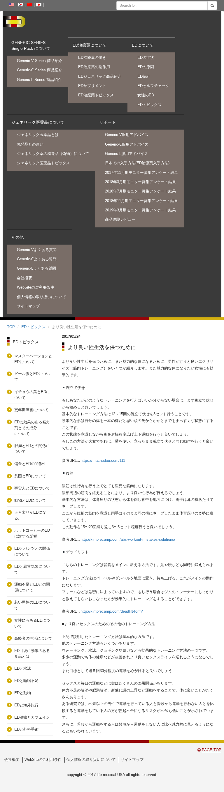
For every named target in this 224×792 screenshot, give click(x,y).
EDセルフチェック (153, 86)
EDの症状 (145, 57)
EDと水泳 (24, 668)
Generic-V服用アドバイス (126, 134)
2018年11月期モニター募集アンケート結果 (141, 201)
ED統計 (143, 76)
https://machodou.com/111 (102, 460)
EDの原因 (145, 67)
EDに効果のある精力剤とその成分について (32, 428)
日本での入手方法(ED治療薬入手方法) (137, 163)
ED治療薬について (90, 45)
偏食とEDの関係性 (30, 464)
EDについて (143, 45)
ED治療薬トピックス (96, 95)
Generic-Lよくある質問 (36, 268)
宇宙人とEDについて (32, 488)
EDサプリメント (92, 86)
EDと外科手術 (26, 729)
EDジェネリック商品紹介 (99, 76)
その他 (17, 237)
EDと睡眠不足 (26, 680)
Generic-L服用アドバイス (126, 153)
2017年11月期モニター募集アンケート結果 (141, 172)
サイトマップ (28, 306)
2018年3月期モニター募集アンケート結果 (140, 182)
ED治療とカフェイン (37, 717)
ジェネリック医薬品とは (38, 134)
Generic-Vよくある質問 (37, 250)
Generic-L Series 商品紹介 (39, 79)
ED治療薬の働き (92, 57)
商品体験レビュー (120, 219)
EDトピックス (149, 104)
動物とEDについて (30, 500)
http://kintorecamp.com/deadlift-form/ (111, 611)
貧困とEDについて (30, 476)
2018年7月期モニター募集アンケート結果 (140, 191)
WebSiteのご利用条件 (35, 287)
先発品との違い (30, 144)
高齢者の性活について (33, 638)
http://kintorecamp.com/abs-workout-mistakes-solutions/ (127, 539)
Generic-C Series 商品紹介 (39, 70)
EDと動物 (22, 693)
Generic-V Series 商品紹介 (39, 61)
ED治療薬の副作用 (94, 67)
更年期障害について (31, 410)
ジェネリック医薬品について (37, 122)
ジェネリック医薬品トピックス (43, 163)
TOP (11, 327)
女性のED (145, 95)
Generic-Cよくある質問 (37, 259)
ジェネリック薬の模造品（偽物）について (53, 153)
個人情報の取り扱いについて (41, 297)
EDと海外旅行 (28, 705)
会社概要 (24, 278)
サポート (107, 122)
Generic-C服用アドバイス (126, 144)
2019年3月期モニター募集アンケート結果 (140, 210)
